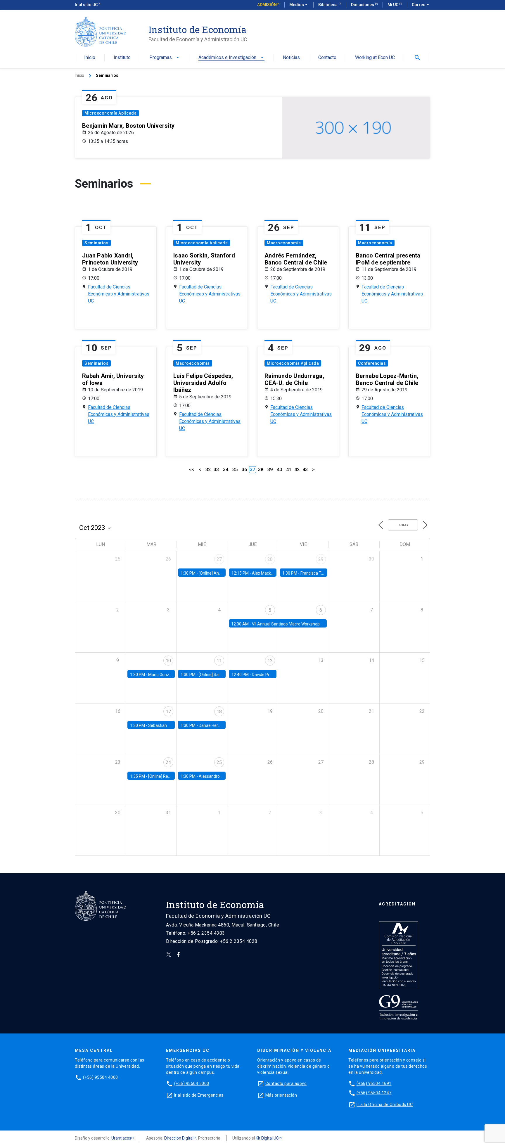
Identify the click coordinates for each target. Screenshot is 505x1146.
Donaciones (363, 4)
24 (168, 762)
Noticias (291, 57)
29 (321, 559)
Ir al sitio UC (86, 4)
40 (279, 469)
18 (219, 711)
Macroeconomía (284, 243)
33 (216, 469)
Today (403, 525)
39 (270, 469)
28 (270, 559)
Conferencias (372, 363)
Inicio (89, 57)
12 (270, 660)
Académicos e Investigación (231, 57)
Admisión (267, 4)
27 (219, 559)
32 (208, 469)
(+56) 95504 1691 (374, 1083)
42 (297, 469)
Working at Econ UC (375, 57)
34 (225, 469)
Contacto (327, 57)
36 (244, 469)
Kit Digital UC (267, 1138)
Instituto (122, 57)
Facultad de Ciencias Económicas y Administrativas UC (118, 294)
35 (235, 469)
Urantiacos (121, 1138)
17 (168, 711)
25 (219, 762)
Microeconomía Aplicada (110, 113)
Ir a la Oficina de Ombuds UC (385, 1104)
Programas (164, 57)
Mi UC (393, 4)
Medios (299, 4)
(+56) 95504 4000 (100, 1077)
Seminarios (96, 243)
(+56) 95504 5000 (191, 1083)
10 (168, 660)
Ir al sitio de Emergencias (199, 1095)
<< (191, 469)
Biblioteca (328, 4)
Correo (421, 4)
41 (288, 469)
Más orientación (281, 1095)
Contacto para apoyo (286, 1083)
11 (219, 660)
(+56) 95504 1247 (374, 1093)
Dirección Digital (178, 1138)
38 (260, 469)
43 (305, 469)
